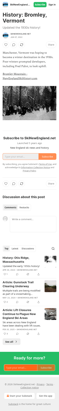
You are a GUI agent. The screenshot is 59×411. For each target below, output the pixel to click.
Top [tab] (6, 248)
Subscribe (40, 4)
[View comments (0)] (13, 44)
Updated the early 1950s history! (21, 266)
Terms (49, 384)
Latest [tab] (15, 248)
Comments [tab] (10, 207)
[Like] (6, 44)
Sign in (52, 4)
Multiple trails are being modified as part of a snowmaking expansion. (21, 292)
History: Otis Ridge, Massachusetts (16, 259)
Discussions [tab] (28, 248)
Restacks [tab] (24, 207)
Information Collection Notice (35, 167)
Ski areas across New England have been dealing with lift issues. (22, 324)
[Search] (53, 248)
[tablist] (17, 207)
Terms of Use (45, 164)
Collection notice (29, 387)
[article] (29, 266)
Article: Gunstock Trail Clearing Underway (18, 284)
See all (9, 341)
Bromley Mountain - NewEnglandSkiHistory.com (20, 76)
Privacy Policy (29, 170)
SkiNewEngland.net (20, 34)
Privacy (40, 384)
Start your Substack (21, 395)
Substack (13, 404)
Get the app (45, 395)
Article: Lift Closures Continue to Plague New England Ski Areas (19, 314)
